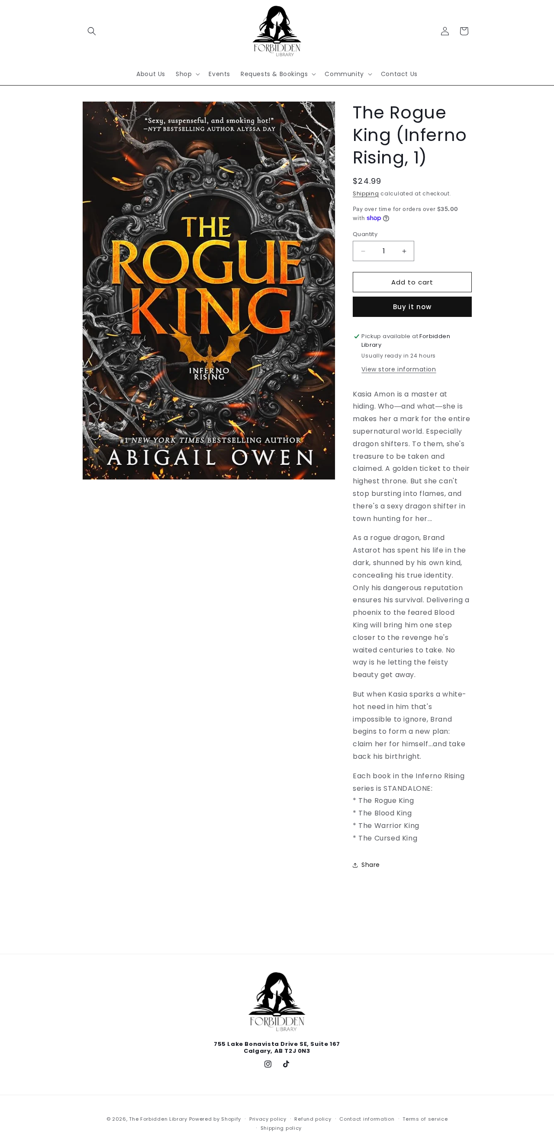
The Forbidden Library (158, 1118)
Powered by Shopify (215, 1118)
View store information (398, 369)
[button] (91, 31)
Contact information (366, 1118)
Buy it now (412, 306)
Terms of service (425, 1118)
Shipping (366, 193)
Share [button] (370, 864)
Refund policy (312, 1118)
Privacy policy (268, 1118)
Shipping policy (281, 1128)
